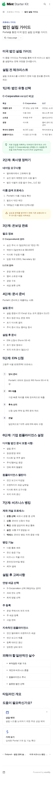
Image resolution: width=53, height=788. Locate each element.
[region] (26, 119)
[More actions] (49, 4)
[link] (26, 717)
